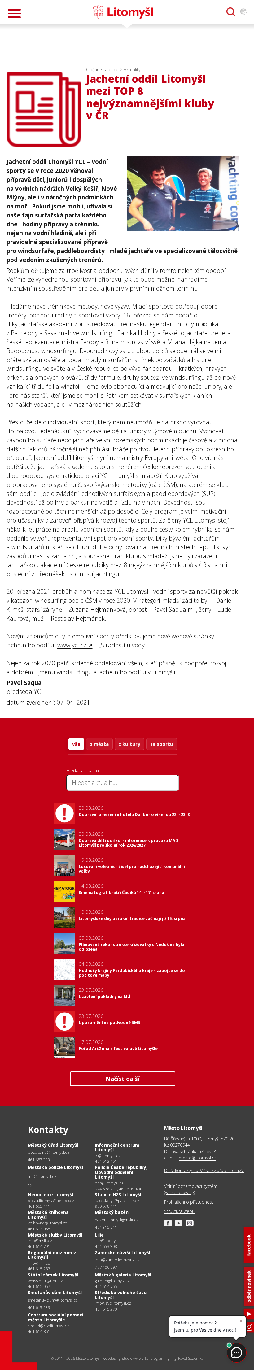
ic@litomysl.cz (107, 1155)
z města (99, 744)
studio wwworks (135, 1358)
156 (31, 1185)
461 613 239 (39, 1307)
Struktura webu (179, 1211)
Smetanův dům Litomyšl (55, 1292)
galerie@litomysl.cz (112, 1281)
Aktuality (132, 69)
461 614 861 (39, 1331)
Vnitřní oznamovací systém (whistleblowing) (190, 1189)
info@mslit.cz (40, 1240)
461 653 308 (106, 1246)
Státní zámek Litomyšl (53, 1275)
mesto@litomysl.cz (197, 1158)
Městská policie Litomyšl (55, 1167)
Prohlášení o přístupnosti (189, 1202)
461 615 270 (106, 1309)
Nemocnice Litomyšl (50, 1194)
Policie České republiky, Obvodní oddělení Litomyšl (121, 1172)
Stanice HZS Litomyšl (118, 1194)
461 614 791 (39, 1246)
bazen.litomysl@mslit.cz (116, 1220)
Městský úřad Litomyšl (53, 1145)
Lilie (99, 1235)
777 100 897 (106, 1267)
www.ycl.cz (71, 645)
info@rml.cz (39, 1263)
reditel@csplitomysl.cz (48, 1326)
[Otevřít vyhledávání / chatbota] (230, 11)
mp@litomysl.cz (42, 1176)
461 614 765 (106, 1286)
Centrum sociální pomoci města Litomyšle (55, 1317)
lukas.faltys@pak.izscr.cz (117, 1200)
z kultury (129, 744)
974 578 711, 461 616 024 (118, 1189)
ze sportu (161, 744)
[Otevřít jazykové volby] (243, 11)
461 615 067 (39, 1286)
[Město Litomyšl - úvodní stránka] (123, 12)
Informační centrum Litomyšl (117, 1147)
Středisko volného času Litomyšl (121, 1294)
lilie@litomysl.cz (109, 1240)
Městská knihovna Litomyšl (48, 1214)
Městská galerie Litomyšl (123, 1275)
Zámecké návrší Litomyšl (122, 1252)
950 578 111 (106, 1206)
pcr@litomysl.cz (109, 1183)
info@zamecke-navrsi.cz (117, 1260)
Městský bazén (112, 1212)
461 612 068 (39, 1229)
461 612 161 (106, 1161)
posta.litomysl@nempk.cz (51, 1200)
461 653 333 (39, 1159)
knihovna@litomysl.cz (47, 1223)
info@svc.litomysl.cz (113, 1303)
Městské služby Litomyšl (55, 1235)
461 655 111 (39, 1206)
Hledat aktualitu (82, 770)
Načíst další (122, 1079)
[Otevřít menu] (14, 13)
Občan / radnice (102, 69)
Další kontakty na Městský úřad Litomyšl (204, 1170)
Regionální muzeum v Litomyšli (52, 1255)
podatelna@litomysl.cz (48, 1152)
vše (76, 744)
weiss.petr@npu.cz (45, 1281)
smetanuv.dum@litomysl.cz (53, 1300)
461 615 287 (39, 1269)
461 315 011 (106, 1227)
